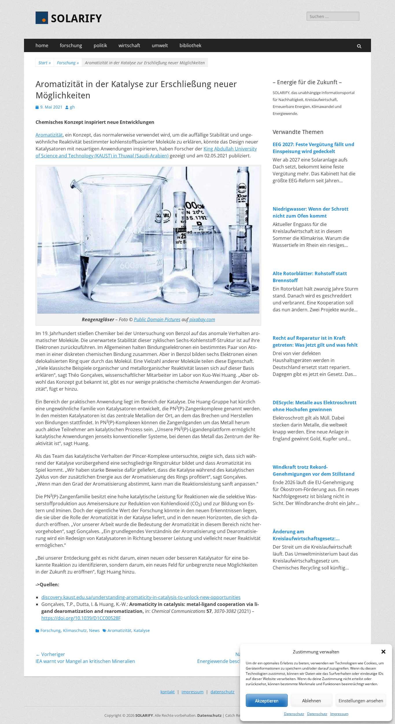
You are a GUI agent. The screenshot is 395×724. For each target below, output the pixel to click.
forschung (71, 45)
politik (100, 45)
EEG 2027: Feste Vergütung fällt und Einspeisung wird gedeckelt (313, 148)
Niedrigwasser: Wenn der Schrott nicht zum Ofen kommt (310, 212)
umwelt (160, 45)
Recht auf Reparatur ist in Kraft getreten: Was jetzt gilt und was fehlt (315, 341)
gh (72, 107)
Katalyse (142, 630)
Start (44, 62)
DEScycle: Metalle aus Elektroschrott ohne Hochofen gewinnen (315, 406)
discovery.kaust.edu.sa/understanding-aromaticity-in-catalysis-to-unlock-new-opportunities (141, 597)
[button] (383, 652)
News (94, 630)
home (42, 45)
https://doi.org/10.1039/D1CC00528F (81, 618)
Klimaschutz (75, 630)
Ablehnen (311, 700)
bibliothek (190, 45)
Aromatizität (49, 135)
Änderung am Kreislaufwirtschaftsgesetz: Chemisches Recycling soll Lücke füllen (310, 535)
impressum (193, 691)
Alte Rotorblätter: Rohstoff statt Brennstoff (310, 277)
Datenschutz (294, 713)
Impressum (339, 713)
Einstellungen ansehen (361, 700)
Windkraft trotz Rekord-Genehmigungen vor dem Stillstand (314, 470)
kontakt (167, 691)
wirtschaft (129, 45)
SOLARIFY (76, 18)
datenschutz (223, 691)
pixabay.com (201, 319)
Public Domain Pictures (157, 319)
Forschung (68, 62)
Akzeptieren (266, 700)
